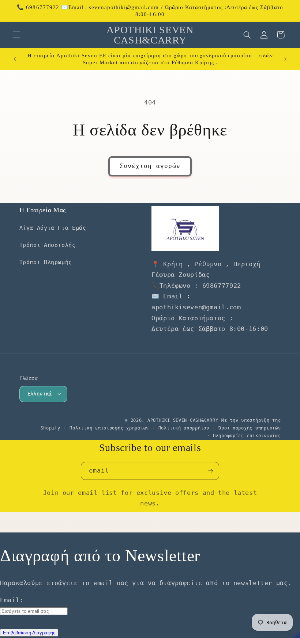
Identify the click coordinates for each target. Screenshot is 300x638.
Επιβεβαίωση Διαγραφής (29, 632)
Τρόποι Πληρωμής (45, 262)
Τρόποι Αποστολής (47, 245)
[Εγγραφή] (210, 471)
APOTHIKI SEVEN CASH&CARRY (182, 420)
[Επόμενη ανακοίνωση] (285, 59)
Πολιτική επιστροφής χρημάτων (109, 428)
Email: (11, 600)
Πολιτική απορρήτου (183, 428)
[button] (16, 34)
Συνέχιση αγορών (150, 166)
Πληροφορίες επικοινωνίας (247, 435)
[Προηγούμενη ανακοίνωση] (15, 59)
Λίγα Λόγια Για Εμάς (52, 228)
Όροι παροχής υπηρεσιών (249, 428)
